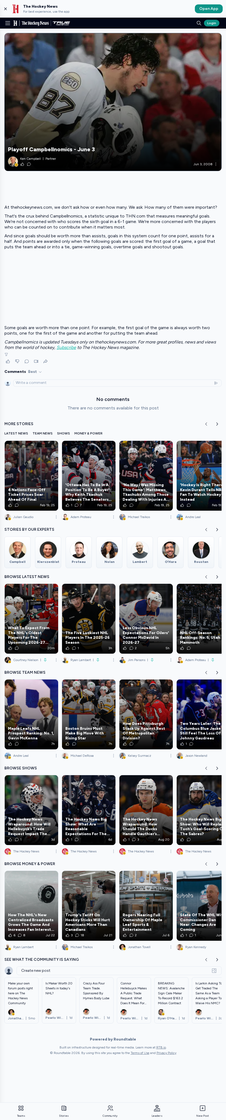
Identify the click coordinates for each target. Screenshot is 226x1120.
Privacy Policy (166, 1053)
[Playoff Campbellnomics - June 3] (113, 102)
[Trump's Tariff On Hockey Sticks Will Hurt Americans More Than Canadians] (88, 906)
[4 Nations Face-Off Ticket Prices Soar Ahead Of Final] (31, 476)
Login (211, 23)
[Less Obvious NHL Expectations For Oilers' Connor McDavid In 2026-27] (146, 619)
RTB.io (161, 1047)
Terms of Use (140, 1053)
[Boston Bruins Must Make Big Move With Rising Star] (88, 714)
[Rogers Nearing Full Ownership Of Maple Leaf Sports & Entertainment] (146, 906)
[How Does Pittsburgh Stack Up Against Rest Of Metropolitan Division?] (146, 714)
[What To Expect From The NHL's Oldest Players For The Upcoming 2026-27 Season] (31, 619)
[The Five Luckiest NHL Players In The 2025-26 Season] (88, 619)
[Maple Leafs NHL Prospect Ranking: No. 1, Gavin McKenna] (31, 714)
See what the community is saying (41, 959)
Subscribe (66, 347)
